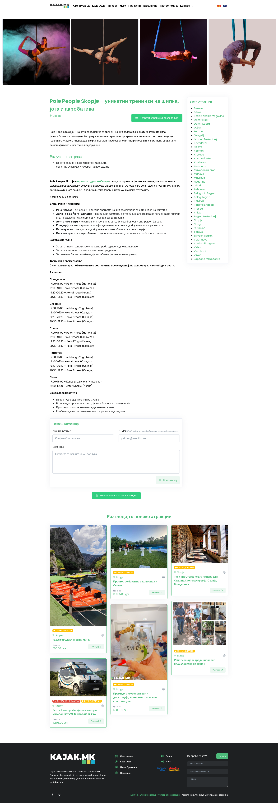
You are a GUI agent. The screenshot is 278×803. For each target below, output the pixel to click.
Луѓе (123, 6)
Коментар (58, 447)
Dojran (198, 127)
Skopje (56, 116)
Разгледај (95, 646)
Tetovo (198, 232)
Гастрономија (169, 6)
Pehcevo (199, 189)
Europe (198, 131)
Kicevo (198, 147)
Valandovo (200, 239)
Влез (168, 761)
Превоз (112, 6)
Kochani (199, 151)
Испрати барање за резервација (158, 118)
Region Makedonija (205, 216)
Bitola (197, 112)
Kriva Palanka (202, 158)
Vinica (197, 255)
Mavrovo (199, 178)
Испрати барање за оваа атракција (118, 495)
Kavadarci (200, 143)
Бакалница (150, 6)
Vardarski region (204, 243)
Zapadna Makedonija (207, 259)
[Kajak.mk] (59, 5)
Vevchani (200, 251)
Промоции (125, 773)
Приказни (134, 6)
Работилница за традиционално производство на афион (194, 662)
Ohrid (197, 185)
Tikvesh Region (203, 236)
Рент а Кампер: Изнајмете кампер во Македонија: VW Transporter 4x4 (75, 712)
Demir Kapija (202, 124)
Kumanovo (200, 166)
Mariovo (199, 174)
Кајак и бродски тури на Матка (71, 640)
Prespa (198, 209)
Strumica (199, 228)
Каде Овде (98, 6)
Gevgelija (199, 135)
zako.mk (194, 795)
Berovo (198, 108)
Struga (198, 224)
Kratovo (199, 154)
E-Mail (149, 431)
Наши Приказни (128, 767)
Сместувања (81, 6)
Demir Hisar (201, 120)
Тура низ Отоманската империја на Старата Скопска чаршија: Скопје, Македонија (196, 580)
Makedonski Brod (204, 170)
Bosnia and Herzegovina (209, 116)
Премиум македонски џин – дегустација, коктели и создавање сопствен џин (135, 697)
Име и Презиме (61, 431)
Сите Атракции (201, 102)
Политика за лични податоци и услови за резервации (154, 795)
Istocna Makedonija (206, 139)
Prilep (197, 212)
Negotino (199, 182)
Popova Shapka (204, 205)
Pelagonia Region (204, 193)
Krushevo (200, 162)
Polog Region (202, 197)
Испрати (222, 756)
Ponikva (199, 201)
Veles (197, 247)
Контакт (185, 6)
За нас (169, 756)
